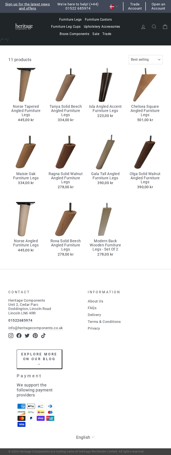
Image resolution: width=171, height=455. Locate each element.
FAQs (92, 308)
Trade (106, 34)
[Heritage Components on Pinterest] (35, 335)
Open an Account (158, 6)
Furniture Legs (70, 19)
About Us (95, 301)
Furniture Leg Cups (66, 27)
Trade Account (135, 6)
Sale (95, 34)
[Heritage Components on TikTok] (43, 335)
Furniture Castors (98, 19)
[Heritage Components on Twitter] (27, 335)
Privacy (94, 328)
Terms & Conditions (104, 322)
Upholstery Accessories (102, 27)
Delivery (94, 315)
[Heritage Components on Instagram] (10, 335)
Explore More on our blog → (39, 359)
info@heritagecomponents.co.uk (35, 328)
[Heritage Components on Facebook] (18, 335)
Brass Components (74, 34)
